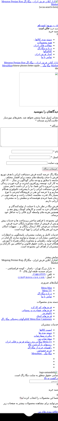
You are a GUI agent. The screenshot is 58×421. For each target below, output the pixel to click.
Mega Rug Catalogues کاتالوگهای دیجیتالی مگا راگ (26, 319)
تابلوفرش (47, 313)
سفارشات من (45, 338)
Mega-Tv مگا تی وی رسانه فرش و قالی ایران (28, 341)
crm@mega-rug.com (31, 277)
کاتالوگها (47, 51)
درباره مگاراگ (44, 48)
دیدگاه (54, 126)
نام (55, 151)
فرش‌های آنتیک (44, 316)
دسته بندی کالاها (43, 39)
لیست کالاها (46, 330)
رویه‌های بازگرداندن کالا (40, 344)
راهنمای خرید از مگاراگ (40, 347)
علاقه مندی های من (48, 411)
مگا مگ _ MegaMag (42, 353)
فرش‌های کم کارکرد (41, 307)
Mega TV (47, 290)
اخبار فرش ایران (43, 54)
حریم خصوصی (44, 350)
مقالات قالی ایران (43, 45)
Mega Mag (46, 287)
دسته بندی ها (45, 333)
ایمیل (54, 157)
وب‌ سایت (53, 163)
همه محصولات (44, 42)
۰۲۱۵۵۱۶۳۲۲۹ (38, 274)
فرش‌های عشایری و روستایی (37, 310)
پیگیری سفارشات (43, 335)
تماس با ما (46, 57)
